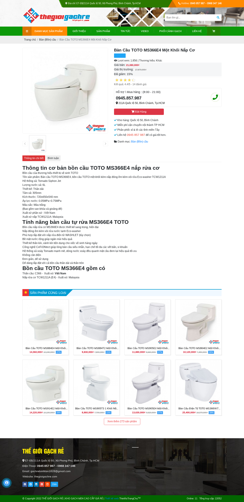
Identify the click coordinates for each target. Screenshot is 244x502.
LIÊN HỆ (197, 31)
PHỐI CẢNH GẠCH (170, 31)
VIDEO (145, 31)
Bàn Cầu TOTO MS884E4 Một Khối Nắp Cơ (46, 348)
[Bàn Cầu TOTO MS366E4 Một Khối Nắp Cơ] (37, 143)
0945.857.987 (128, 97)
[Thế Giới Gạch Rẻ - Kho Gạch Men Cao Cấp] (58, 16)
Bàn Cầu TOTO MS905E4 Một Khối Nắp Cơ (147, 409)
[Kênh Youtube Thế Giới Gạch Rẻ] (47, 484)
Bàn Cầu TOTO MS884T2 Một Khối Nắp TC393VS (97, 348)
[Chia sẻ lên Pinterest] (41, 484)
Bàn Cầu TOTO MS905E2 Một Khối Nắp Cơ (147, 348)
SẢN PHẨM (103, 31)
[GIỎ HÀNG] (213, 31)
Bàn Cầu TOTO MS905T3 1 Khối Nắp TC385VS (96, 409)
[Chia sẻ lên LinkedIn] (36, 484)
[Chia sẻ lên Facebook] (24, 484)
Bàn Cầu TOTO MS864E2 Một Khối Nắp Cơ (198, 348)
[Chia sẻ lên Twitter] (30, 484)
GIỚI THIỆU (79, 31)
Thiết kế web (112, 498)
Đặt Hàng (140, 111)
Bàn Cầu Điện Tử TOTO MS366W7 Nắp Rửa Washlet (198, 409)
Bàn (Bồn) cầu (139, 141)
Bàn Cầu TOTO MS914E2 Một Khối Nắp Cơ (46, 409)
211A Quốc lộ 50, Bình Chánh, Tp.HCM (141, 103)
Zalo (54, 484)
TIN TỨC (125, 31)
